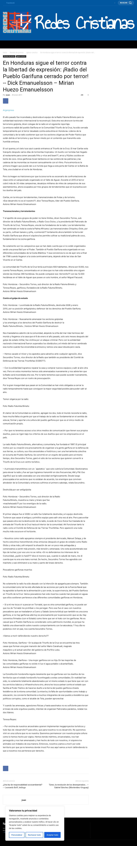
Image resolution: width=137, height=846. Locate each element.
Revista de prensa (16, 52)
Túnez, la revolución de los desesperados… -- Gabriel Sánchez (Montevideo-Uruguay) (69, 786)
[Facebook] (3, 3)
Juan (8, 95)
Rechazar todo (34, 835)
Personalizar (16, 835)
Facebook (10, 3)
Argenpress (8, 110)
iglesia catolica (31, 52)
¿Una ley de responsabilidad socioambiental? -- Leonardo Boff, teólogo (22, 786)
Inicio (5, 52)
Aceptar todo (52, 835)
